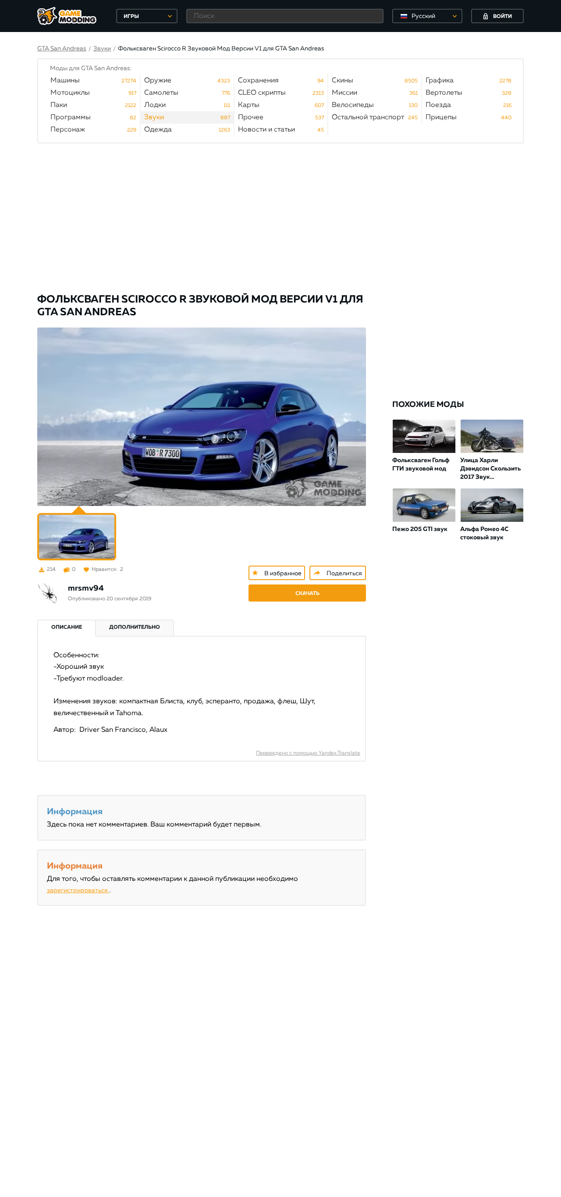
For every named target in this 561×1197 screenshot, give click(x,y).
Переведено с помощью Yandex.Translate (308, 753)
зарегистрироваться (78, 890)
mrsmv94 (86, 588)
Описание (66, 627)
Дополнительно (134, 627)
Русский (423, 16)
